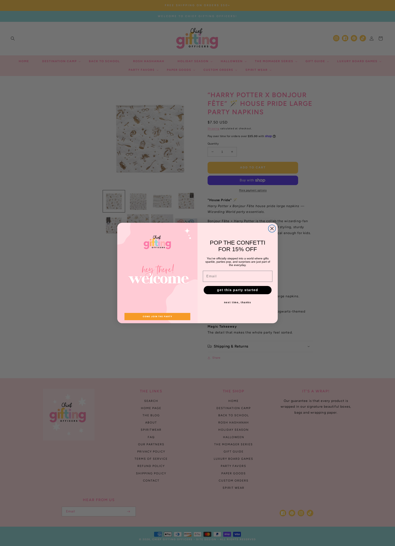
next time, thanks (237, 302)
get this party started (237, 290)
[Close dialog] (272, 228)
